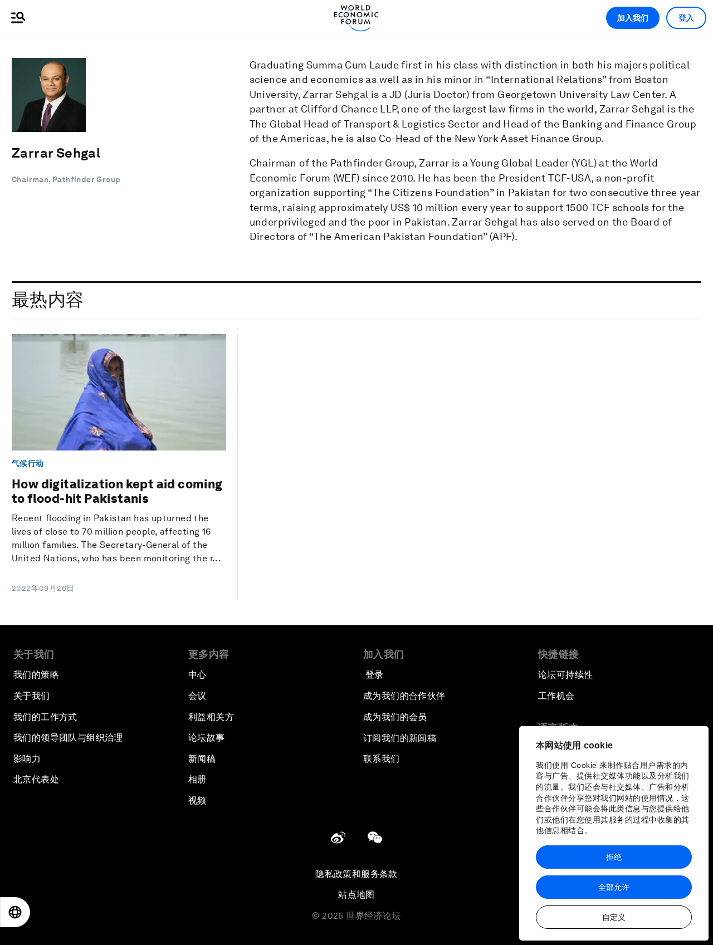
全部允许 (613, 887)
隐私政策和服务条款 (356, 874)
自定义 (614, 917)
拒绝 (614, 857)
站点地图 (356, 894)
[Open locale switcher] (15, 912)
